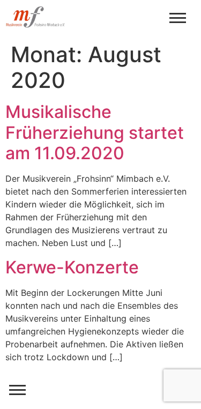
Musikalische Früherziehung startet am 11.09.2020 (94, 132)
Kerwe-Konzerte (72, 267)
